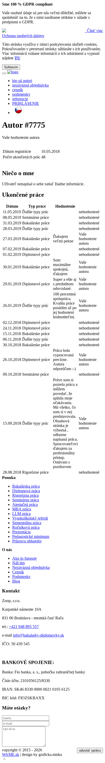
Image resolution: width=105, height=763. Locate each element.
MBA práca (21, 509)
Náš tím (18, 563)
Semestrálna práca (26, 523)
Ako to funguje (24, 558)
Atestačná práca (25, 504)
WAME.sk (10, 754)
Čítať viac (94, 30)
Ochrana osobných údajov (23, 36)
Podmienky (21, 576)
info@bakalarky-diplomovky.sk (38, 635)
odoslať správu (90, 750)
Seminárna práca (25, 500)
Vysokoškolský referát (30, 518)
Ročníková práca (26, 527)
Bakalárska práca (26, 486)
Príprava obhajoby (27, 541)
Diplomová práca (26, 491)
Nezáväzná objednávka (31, 567)
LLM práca (21, 513)
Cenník (18, 572)
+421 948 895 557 (24, 626)
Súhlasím (11, 67)
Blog (16, 581)
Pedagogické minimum (30, 536)
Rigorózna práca (25, 495)
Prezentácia (21, 532)
